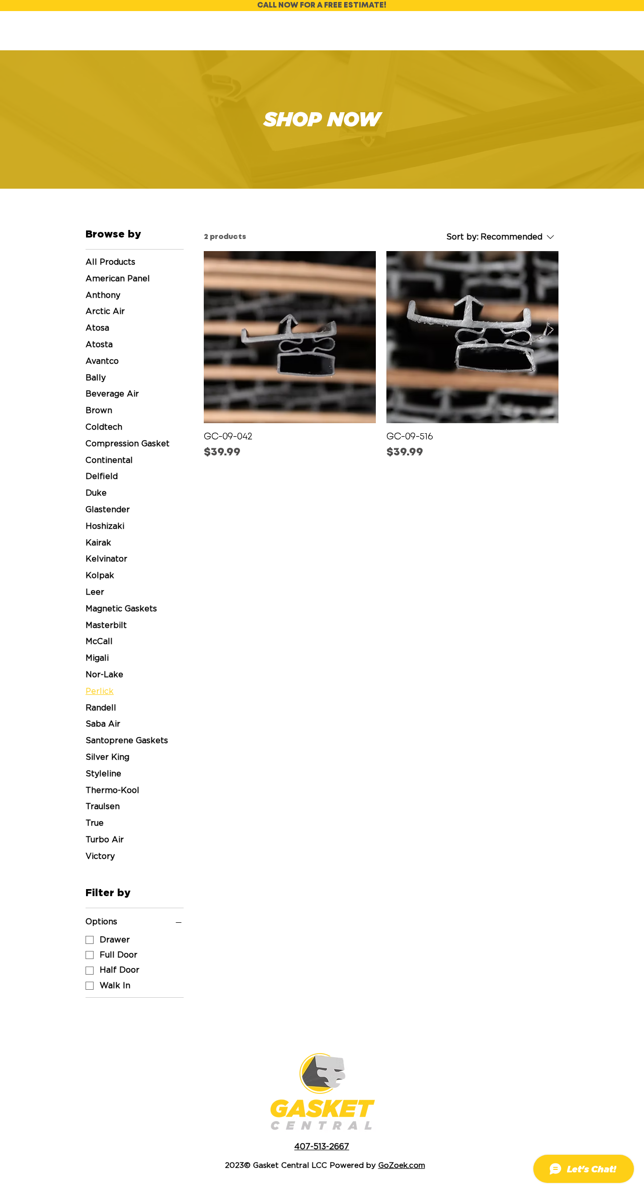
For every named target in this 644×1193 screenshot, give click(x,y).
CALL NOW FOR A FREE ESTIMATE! (321, 5)
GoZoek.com (401, 1165)
